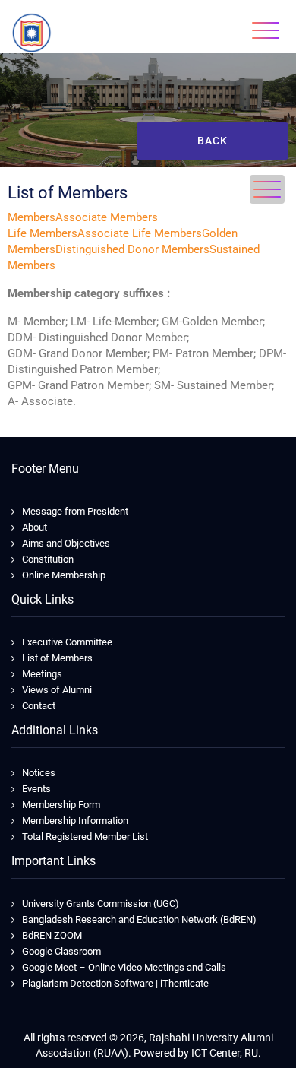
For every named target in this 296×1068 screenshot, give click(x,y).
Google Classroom (61, 951)
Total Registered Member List (85, 836)
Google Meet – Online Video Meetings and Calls (124, 967)
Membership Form (61, 804)
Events (36, 788)
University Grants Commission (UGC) (100, 903)
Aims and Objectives (66, 543)
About (34, 527)
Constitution (48, 559)
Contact (38, 705)
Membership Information (75, 820)
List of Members (57, 658)
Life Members (42, 233)
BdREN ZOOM (52, 935)
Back (212, 141)
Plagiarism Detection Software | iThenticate (115, 983)
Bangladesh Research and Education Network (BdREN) (139, 919)
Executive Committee (67, 642)
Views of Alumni (57, 690)
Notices (38, 772)
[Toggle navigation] (265, 30)
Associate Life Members (139, 233)
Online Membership (63, 575)
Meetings (42, 674)
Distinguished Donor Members (132, 249)
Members (31, 217)
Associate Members (106, 217)
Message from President (75, 511)
